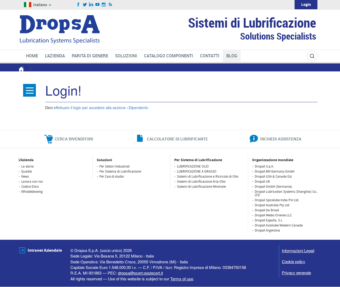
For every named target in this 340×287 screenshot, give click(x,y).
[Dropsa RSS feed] (110, 4)
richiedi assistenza (280, 139)
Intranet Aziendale (45, 250)
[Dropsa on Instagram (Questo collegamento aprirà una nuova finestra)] (104, 4)
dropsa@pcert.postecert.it (140, 273)
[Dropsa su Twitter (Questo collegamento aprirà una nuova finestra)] (85, 4)
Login (306, 4)
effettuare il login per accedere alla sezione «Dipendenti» (101, 107)
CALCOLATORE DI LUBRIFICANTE (177, 139)
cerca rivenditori (74, 139)
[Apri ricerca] (312, 56)
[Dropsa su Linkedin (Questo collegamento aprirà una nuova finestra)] (91, 4)
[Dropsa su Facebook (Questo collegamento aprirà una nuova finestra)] (78, 4)
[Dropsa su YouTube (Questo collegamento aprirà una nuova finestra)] (97, 4)
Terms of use (181, 278)
